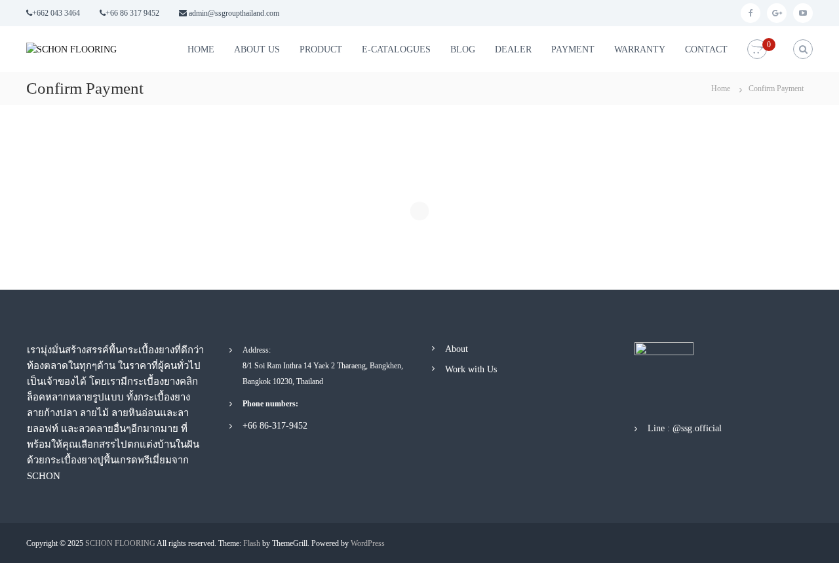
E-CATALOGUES (396, 49)
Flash (251, 543)
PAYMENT (573, 49)
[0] (757, 49)
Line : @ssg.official (685, 428)
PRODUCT (321, 49)
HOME (200, 49)
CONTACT (706, 49)
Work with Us (471, 369)
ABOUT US (257, 49)
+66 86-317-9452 (275, 426)
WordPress (368, 543)
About (456, 349)
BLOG (462, 49)
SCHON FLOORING (120, 543)
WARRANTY (639, 49)
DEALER (513, 49)
